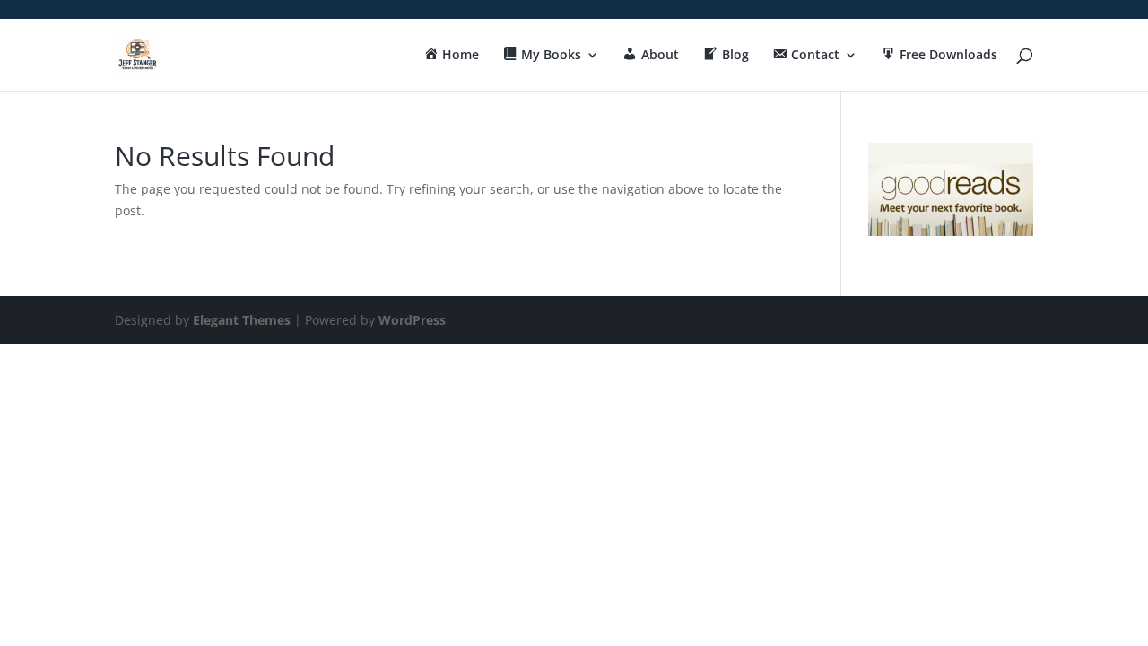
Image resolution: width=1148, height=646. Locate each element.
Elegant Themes (242, 319)
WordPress (412, 319)
